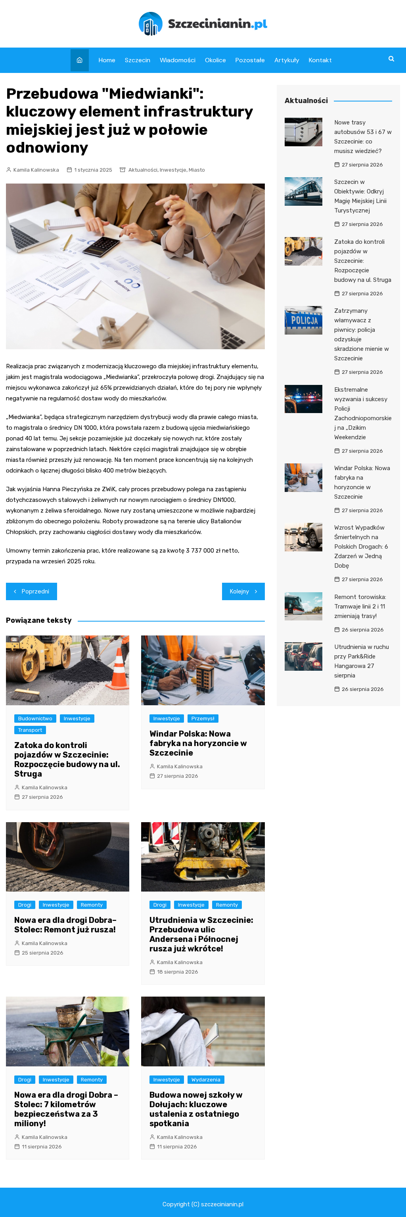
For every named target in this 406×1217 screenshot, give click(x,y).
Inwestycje (173, 170)
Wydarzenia (206, 1080)
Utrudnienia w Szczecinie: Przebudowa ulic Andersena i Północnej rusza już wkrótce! (201, 934)
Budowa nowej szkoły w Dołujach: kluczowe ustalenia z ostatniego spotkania (196, 1109)
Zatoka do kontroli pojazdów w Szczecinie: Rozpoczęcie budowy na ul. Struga (67, 760)
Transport (30, 730)
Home (107, 60)
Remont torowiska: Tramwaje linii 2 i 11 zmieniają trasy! (360, 606)
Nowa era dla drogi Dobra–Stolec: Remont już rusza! (65, 924)
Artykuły (286, 60)
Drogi (24, 905)
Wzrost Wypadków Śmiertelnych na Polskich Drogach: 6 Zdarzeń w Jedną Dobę (361, 546)
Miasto (197, 170)
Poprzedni (35, 591)
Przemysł (203, 718)
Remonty (92, 905)
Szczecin (137, 60)
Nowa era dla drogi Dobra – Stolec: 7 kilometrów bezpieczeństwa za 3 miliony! (66, 1109)
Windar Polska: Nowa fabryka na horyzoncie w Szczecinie (198, 743)
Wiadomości (177, 60)
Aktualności (142, 170)
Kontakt (320, 60)
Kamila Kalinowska (36, 170)
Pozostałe (250, 60)
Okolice (215, 60)
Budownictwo (35, 718)
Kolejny (239, 591)
